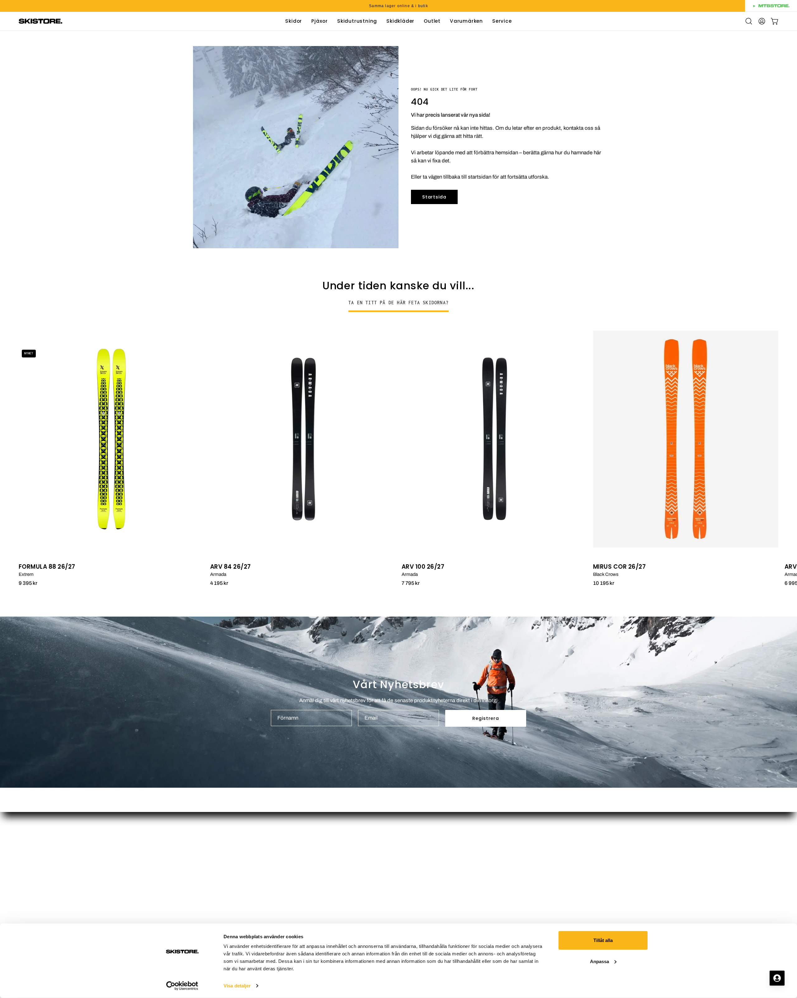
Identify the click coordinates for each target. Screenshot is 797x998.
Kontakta (415, 868)
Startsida (434, 197)
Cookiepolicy (420, 922)
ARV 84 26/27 (230, 567)
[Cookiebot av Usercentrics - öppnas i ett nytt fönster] (182, 986)
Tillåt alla (603, 940)
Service (413, 878)
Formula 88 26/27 (47, 567)
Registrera (485, 718)
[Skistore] (40, 21)
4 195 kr (219, 583)
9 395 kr (28, 583)
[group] (398, 6)
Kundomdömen (423, 857)
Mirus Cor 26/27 (619, 567)
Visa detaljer (237, 985)
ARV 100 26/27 (423, 567)
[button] (432, 21)
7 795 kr (411, 583)
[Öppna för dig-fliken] (777, 978)
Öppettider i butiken (427, 835)
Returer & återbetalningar (434, 911)
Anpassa (599, 961)
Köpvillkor (416, 900)
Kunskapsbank (422, 889)
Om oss (414, 846)
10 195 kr (603, 583)
